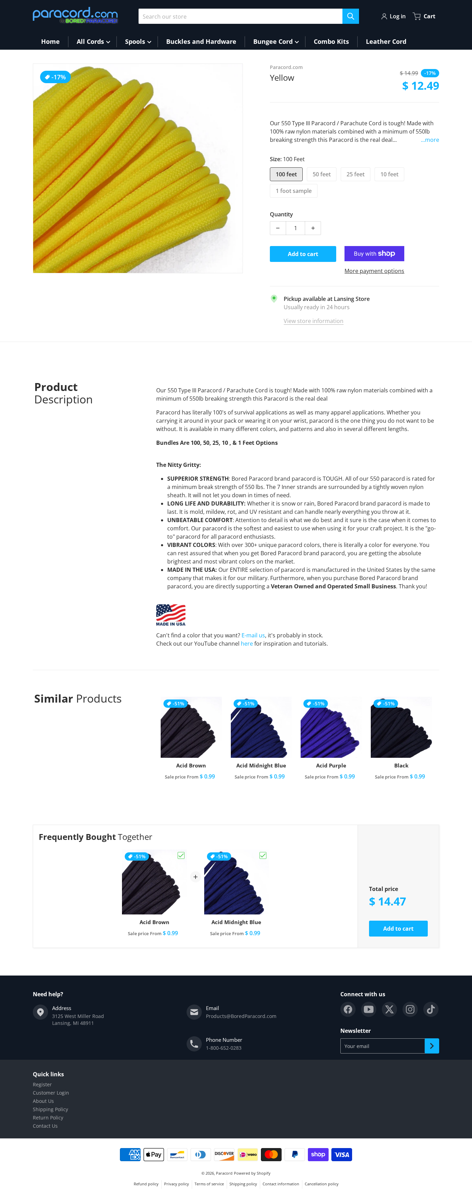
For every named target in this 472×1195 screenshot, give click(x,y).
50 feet (322, 174)
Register (42, 1084)
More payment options (374, 271)
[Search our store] (350, 16)
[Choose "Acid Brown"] (181, 855)
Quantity (281, 214)
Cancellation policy (322, 1183)
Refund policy (146, 1183)
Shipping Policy (50, 1109)
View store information (313, 321)
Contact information (281, 1183)
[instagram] (410, 1009)
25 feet (356, 174)
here (247, 643)
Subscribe (432, 1046)
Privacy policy (176, 1183)
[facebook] (348, 1009)
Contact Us (45, 1126)
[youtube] (368, 1009)
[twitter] (389, 1009)
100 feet (286, 174)
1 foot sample (294, 191)
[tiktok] (430, 1009)
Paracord (224, 1173)
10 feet (389, 174)
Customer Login (51, 1092)
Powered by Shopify (252, 1173)
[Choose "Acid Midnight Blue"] (262, 855)
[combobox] (249, 16)
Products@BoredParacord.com (241, 1016)
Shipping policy (243, 1183)
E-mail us (253, 635)
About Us (43, 1101)
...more (430, 140)
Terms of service (209, 1183)
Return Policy (48, 1117)
